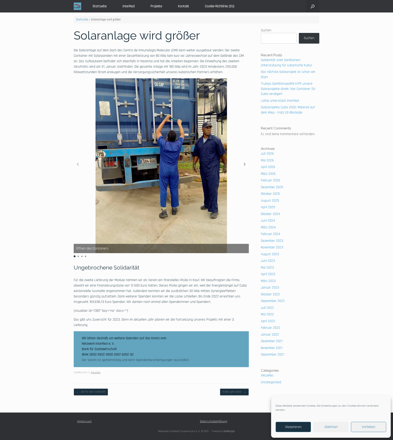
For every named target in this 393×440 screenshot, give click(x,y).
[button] (312, 6)
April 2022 (268, 321)
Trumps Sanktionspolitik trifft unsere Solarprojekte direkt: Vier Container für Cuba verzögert (288, 89)
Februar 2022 (270, 328)
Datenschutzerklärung (213, 421)
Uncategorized (271, 382)
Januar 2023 (270, 287)
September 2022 (273, 301)
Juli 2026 (267, 153)
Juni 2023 (268, 261)
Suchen (266, 30)
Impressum (84, 421)
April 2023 (268, 274)
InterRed (129, 6)
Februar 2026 (270, 180)
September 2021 (272, 354)
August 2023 (270, 254)
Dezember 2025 (272, 187)
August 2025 (270, 200)
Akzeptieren (293, 427)
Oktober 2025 (270, 194)
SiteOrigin (229, 431)
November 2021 (271, 348)
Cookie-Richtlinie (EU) (219, 6)
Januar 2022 (270, 334)
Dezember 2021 (271, 341)
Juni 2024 (268, 220)
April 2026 (268, 167)
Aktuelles (95, 372)
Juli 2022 (267, 308)
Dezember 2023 (272, 241)
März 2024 (268, 227)
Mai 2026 (267, 160)
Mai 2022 (267, 314)
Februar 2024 (270, 234)
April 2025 (268, 207)
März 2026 (268, 174)
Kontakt (183, 6)
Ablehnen (331, 427)
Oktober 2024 (270, 214)
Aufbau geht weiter (234, 391)
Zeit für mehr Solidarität (91, 391)
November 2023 (272, 247)
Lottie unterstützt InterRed (280, 101)
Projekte (156, 6)
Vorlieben (368, 427)
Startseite (100, 6)
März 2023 (268, 281)
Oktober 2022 (270, 294)
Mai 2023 (267, 267)
